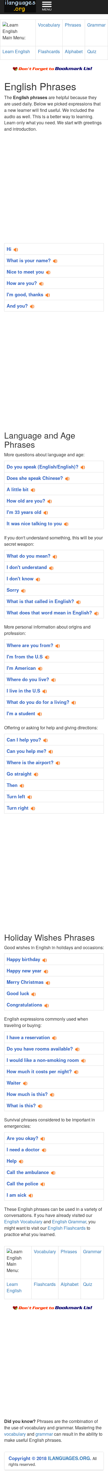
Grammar (96, 25)
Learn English (16, 51)
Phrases (73, 25)
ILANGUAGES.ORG (69, 1458)
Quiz (91, 51)
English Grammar (69, 1221)
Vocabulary (49, 25)
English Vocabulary (23, 1221)
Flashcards (49, 51)
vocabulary (15, 1434)
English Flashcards (67, 1228)
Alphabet (74, 51)
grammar (44, 1434)
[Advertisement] (54, 189)
